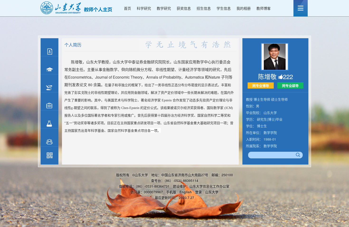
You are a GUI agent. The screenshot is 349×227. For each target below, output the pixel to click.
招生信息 (204, 8)
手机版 (171, 191)
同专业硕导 (290, 85)
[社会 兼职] (49, 101)
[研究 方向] (49, 119)
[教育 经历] (49, 65)
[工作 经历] (49, 83)
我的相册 (243, 8)
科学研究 (144, 8)
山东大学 (211, 191)
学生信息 (224, 8)
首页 (127, 8)
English (185, 191)
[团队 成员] (49, 137)
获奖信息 (184, 8)
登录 (198, 191)
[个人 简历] (49, 47)
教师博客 (263, 8)
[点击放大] (49, 156)
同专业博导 (260, 85)
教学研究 (164, 8)
